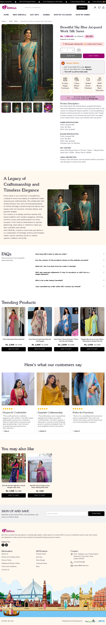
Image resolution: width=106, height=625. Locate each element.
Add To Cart (13, 349)
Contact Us (5, 569)
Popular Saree (41, 554)
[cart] (103, 8)
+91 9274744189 (79, 562)
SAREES (46, 15)
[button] (79, 50)
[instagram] (6, 545)
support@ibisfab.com (81, 565)
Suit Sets (39, 557)
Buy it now (93, 56)
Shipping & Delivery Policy (11, 563)
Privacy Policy (6, 560)
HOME (6, 15)
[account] (95, 8)
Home (4, 21)
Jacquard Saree (41, 563)
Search (82, 7)
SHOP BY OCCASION (63, 15)
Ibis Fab (10, 621)
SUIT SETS (34, 15)
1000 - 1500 (13, 21)
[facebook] (3, 545)
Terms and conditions (9, 566)
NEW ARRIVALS (19, 15)
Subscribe (96, 513)
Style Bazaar (40, 560)
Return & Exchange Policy (11, 557)
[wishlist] (99, 8)
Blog (37, 566)
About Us (5, 554)
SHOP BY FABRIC (83, 15)
